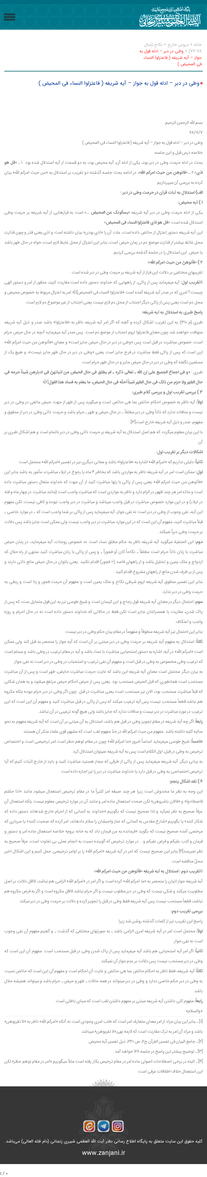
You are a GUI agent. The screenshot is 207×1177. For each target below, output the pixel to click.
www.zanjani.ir (103, 1153)
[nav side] (9, 17)
